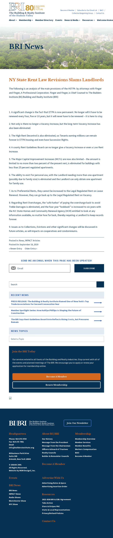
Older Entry (30, 248)
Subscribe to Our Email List (87, 10)
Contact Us (100, 13)
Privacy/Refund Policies (53, 513)
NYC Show (13, 504)
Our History (47, 439)
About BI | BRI (50, 433)
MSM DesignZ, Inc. (27, 470)
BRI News (14, 485)
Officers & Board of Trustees (55, 449)
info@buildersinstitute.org (21, 447)
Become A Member (67, 10)
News (21, 240)
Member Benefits (83, 446)
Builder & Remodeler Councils (55, 456)
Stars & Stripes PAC (51, 506)
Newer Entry (16, 248)
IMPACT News (15, 494)
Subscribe (89, 268)
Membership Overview (85, 439)
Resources (88, 20)
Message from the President (55, 442)
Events (58, 20)
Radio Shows (15, 497)
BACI (101, 10)
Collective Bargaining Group (82, 13)
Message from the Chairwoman (56, 446)
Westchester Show (17, 501)
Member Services (83, 442)
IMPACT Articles (32, 240)
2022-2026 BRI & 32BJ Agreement (56, 499)
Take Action (47, 503)
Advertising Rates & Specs (54, 483)
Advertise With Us (53, 477)
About (13, 20)
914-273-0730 (20, 439)
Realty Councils (49, 452)
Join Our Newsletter (77, 423)
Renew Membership (56, 385)
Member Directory (44, 20)
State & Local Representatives (56, 510)
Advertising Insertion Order (54, 486)
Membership (26, 20)
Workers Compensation (85, 449)
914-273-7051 (18, 442)
